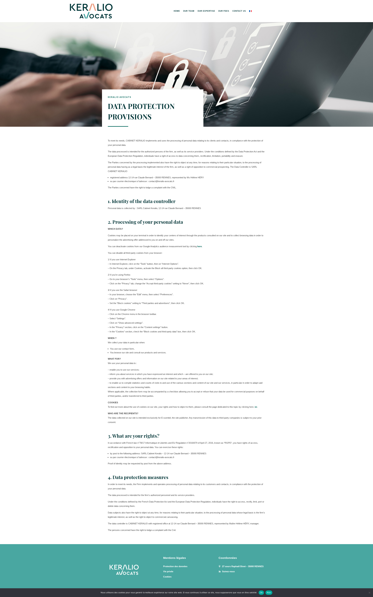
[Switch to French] (250, 11)
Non (269, 592)
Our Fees (223, 11)
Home (177, 11)
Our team (188, 11)
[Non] (369, 592)
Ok (261, 592)
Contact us (239, 11)
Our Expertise (206, 11)
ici (256, 407)
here (199, 246)
